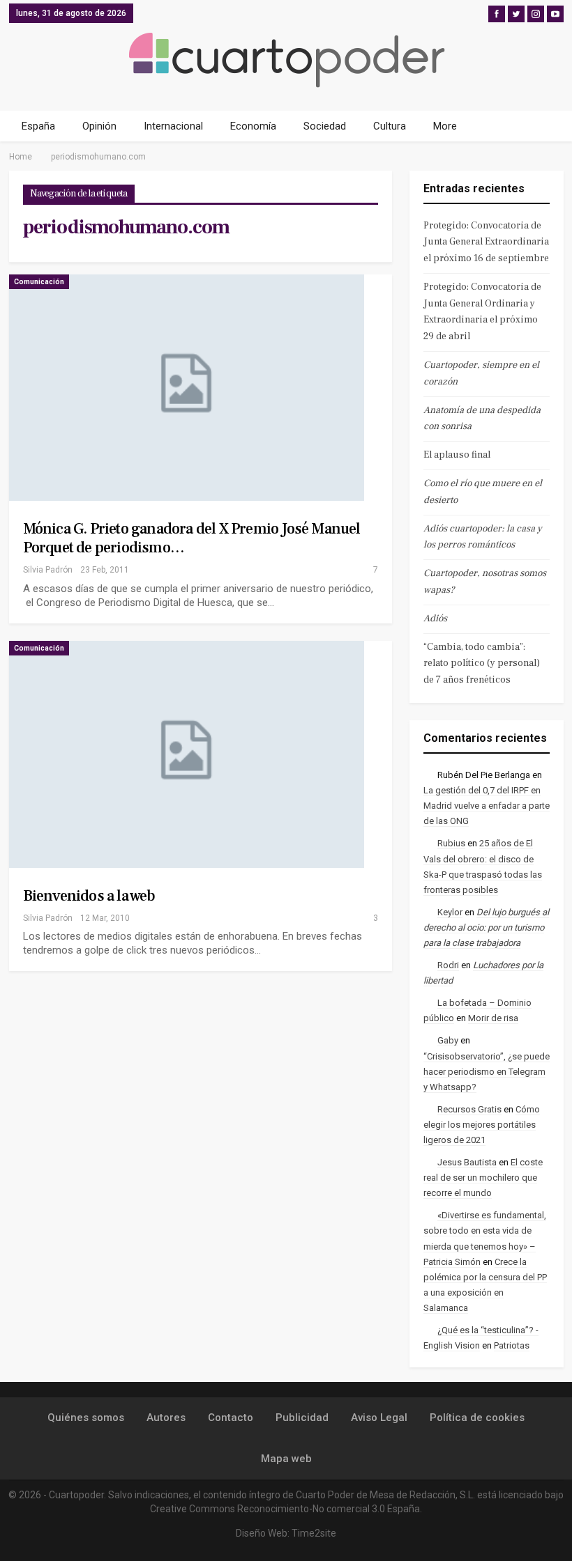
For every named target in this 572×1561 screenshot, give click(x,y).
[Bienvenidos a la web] (186, 754)
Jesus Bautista (467, 1162)
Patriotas (511, 1345)
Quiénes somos (85, 1417)
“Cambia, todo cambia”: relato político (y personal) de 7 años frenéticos (481, 664)
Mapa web (286, 1458)
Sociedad (324, 126)
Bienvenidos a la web (89, 896)
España (38, 126)
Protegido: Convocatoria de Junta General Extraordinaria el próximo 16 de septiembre (486, 242)
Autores (166, 1417)
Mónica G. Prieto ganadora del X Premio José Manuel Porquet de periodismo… (192, 538)
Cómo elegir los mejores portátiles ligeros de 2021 (481, 1124)
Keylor (449, 912)
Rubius (451, 843)
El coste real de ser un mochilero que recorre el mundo (483, 1177)
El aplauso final (456, 455)
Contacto (230, 1417)
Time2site (314, 1533)
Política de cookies (477, 1417)
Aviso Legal (379, 1417)
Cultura (389, 126)
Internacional (173, 126)
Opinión (99, 126)
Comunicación (39, 282)
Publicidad (302, 1417)
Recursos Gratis (469, 1109)
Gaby (447, 1040)
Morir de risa (493, 1018)
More (445, 126)
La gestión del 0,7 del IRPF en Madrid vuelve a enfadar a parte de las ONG (486, 805)
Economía (253, 126)
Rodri (448, 965)
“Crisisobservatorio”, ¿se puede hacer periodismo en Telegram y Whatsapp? (486, 1071)
